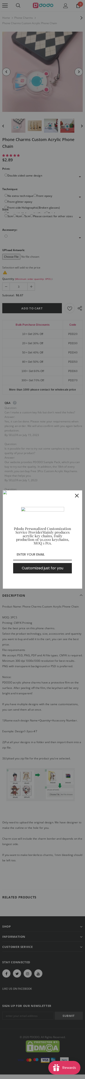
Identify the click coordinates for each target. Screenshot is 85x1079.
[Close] (76, 495)
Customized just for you (42, 568)
